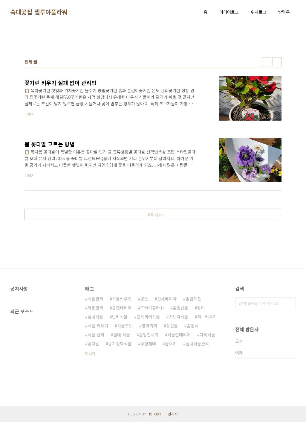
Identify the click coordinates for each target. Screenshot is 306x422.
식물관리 (95, 299)
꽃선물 (172, 326)
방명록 (284, 12)
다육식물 (207, 335)
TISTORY (154, 413)
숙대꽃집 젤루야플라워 (39, 12)
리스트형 (277, 61)
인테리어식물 (148, 317)
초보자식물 (178, 317)
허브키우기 (207, 317)
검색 (290, 303)
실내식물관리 (197, 344)
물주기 (171, 344)
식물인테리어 (179, 335)
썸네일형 (266, 61)
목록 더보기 (156, 214)
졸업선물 (180, 308)
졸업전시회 (148, 335)
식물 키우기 (98, 326)
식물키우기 (121, 299)
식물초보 (125, 326)
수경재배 (148, 344)
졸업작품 (193, 299)
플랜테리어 (121, 308)
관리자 (173, 413)
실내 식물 (121, 335)
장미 (201, 308)
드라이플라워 (152, 308)
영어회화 (149, 326)
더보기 (90, 353)
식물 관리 (96, 335)
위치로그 (258, 12)
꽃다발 (93, 344)
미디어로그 (229, 12)
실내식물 (95, 317)
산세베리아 (167, 299)
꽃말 (144, 299)
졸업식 (192, 326)
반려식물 (120, 317)
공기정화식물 (119, 344)
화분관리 (95, 308)
